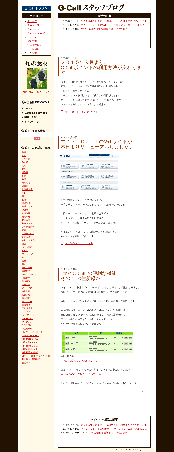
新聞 (24, 264)
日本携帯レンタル (30, 346)
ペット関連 (27, 247)
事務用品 (26, 271)
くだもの (26, 159)
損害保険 (26, 278)
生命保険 (26, 281)
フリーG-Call (27, 318)
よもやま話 (33, 25)
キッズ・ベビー (29, 274)
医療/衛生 (26, 305)
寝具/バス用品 (28, 240)
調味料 (25, 186)
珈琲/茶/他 (26, 203)
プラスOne (26, 322)
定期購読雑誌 (28, 227)
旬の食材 (26, 220)
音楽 (24, 257)
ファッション (28, 254)
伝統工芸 (26, 284)
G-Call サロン (34, 45)
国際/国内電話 (28, 308)
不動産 (25, 250)
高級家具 (26, 237)
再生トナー (27, 301)
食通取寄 (26, 213)
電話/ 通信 (32, 41)
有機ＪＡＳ (27, 206)
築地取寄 (26, 216)
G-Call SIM (27, 325)
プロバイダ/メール (30, 335)
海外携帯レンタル (30, 339)
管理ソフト (27, 362)
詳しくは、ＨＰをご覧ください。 (83, 112)
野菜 (24, 169)
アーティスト (28, 288)
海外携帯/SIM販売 (30, 352)
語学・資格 (27, 267)
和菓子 (25, 176)
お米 (24, 152)
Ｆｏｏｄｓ (33, 29)
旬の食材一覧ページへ (36, 91)
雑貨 (24, 244)
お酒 (24, 179)
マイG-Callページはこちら (79, 243)
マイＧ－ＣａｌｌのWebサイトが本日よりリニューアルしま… (114, 25)
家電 (24, 230)
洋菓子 (25, 172)
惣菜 (24, 199)
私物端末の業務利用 (31, 359)
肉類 (24, 166)
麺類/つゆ (26, 183)
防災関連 (26, 295)
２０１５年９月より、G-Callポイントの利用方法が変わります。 (115, 21)
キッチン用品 (28, 233)
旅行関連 (26, 298)
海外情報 (26, 291)
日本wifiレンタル (29, 349)
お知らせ (32, 52)
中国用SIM (27, 329)
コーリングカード (30, 315)
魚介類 (25, 162)
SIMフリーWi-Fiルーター (33, 332)
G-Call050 (26, 312)
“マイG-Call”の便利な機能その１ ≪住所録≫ (104, 29)
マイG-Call (33, 49)
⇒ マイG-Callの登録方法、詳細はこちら (82, 374)
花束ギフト (27, 223)
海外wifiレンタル (29, 342)
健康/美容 (26, 210)
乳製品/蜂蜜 (27, 189)
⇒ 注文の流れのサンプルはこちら (79, 360)
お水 (24, 155)
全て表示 (32, 21)
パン (24, 193)
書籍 (24, 261)
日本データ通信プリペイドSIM (36, 356)
